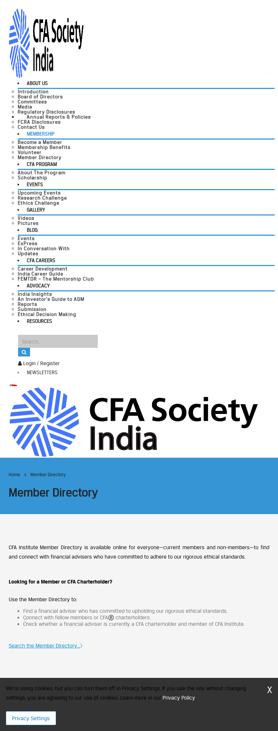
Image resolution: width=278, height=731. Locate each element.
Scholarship (32, 177)
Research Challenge (42, 198)
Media (25, 107)
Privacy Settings (31, 718)
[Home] (133, 421)
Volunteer (30, 152)
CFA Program (42, 164)
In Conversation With (44, 248)
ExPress (28, 243)
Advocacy (38, 285)
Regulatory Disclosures (46, 112)
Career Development (43, 269)
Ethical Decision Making (47, 314)
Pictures (28, 223)
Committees (32, 101)
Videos (26, 218)
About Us (37, 83)
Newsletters (42, 372)
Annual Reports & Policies (59, 117)
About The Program (42, 172)
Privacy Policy (179, 697)
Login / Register (41, 363)
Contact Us (31, 127)
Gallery (36, 210)
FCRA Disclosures (39, 122)
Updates (28, 253)
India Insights (35, 294)
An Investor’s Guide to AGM (51, 299)
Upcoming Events (39, 193)
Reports (27, 304)
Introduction (33, 91)
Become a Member (40, 142)
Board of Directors (40, 96)
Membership (41, 134)
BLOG (32, 230)
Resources (39, 321)
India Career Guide (40, 274)
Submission (32, 309)
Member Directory (40, 157)
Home (14, 474)
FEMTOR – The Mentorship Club (56, 279)
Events (35, 184)
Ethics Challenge (38, 203)
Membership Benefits (44, 147)
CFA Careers (41, 260)
